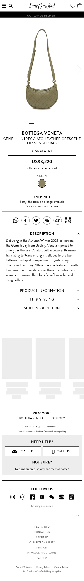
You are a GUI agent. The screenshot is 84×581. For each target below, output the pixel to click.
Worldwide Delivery (42, 15)
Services (42, 547)
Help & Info (42, 527)
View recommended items (42, 206)
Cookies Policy (61, 567)
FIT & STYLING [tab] (42, 299)
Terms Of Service (24, 567)
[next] (79, 69)
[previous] (5, 69)
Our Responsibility (42, 542)
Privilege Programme (41, 553)
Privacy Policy (43, 567)
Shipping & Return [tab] (42, 308)
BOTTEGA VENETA (42, 133)
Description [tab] (42, 233)
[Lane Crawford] (42, 8)
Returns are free (25, 469)
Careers (42, 558)
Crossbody (56, 418)
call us (62, 451)
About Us (42, 537)
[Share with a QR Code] (68, 220)
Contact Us (42, 532)
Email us (25, 451)
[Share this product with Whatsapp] (16, 220)
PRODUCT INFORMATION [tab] (42, 290)
